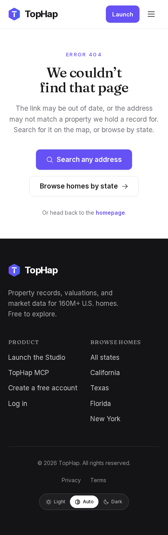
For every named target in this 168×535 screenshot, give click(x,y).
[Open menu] (151, 14)
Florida (100, 404)
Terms (98, 480)
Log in (17, 404)
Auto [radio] (88, 501)
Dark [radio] (116, 501)
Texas (99, 388)
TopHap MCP (28, 373)
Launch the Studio (36, 357)
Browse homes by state (79, 186)
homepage (110, 212)
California (105, 373)
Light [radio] (59, 501)
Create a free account (42, 388)
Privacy (71, 480)
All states (105, 357)
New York (105, 419)
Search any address (89, 159)
